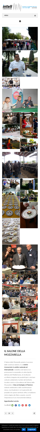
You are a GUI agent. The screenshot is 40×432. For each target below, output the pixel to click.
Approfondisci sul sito (11, 401)
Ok (24, 429)
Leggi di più (31, 429)
